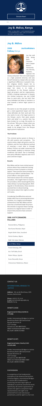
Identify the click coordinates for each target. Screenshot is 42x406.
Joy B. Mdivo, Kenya (14, 244)
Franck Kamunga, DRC (15, 248)
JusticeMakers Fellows (15, 32)
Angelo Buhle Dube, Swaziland (17, 232)
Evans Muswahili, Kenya (15, 259)
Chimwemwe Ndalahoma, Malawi (18, 263)
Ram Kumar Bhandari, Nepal (16, 229)
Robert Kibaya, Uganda (15, 255)
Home (9, 31)
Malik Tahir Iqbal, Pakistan (16, 240)
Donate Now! (21, 16)
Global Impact (16, 31)
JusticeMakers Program (28, 31)
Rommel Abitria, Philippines (16, 225)
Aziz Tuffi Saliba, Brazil (15, 251)
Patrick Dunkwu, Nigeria (15, 236)
